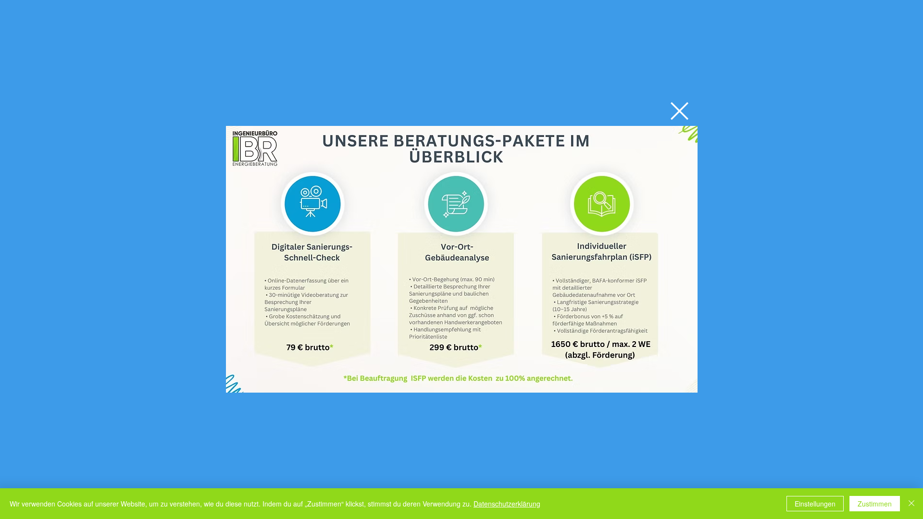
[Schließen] (911, 503)
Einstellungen (815, 503)
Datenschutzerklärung (507, 503)
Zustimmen (875, 503)
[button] (679, 111)
